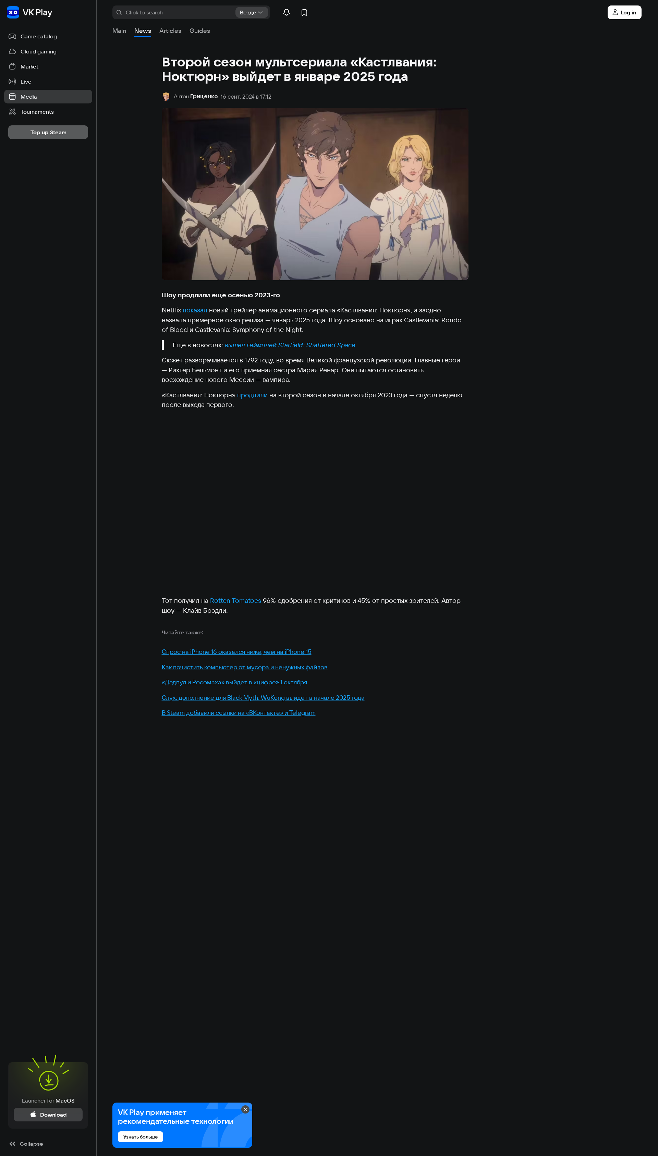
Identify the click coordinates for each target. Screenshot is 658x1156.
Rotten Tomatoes (235, 600)
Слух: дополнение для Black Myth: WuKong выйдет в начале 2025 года (263, 697)
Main (119, 31)
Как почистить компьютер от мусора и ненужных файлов (245, 667)
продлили (252, 395)
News (142, 31)
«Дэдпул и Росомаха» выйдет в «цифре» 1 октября (234, 682)
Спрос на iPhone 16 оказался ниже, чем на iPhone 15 (237, 652)
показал (195, 310)
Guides (200, 31)
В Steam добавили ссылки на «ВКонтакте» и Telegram (239, 713)
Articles (170, 31)
